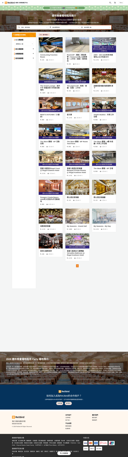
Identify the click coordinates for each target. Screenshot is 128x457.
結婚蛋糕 (59, 443)
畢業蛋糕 (45, 443)
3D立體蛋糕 (66, 443)
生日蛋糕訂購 (21, 440)
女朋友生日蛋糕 (38, 443)
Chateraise (73, 443)
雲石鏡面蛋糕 (42, 440)
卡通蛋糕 (34, 440)
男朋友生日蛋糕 (28, 443)
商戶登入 (68, 403)
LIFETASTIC (61, 445)
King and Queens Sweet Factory (25, 445)
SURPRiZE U (39, 445)
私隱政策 (67, 428)
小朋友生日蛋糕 (70, 440)
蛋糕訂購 (14, 440)
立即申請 (60, 403)
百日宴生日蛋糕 (18, 443)
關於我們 (94, 417)
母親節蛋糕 (50, 440)
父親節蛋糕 (57, 440)
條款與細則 (68, 426)
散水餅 (63, 440)
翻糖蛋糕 (28, 440)
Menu (121, 2)
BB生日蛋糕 (52, 443)
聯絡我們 (94, 420)
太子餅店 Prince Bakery (50, 445)
